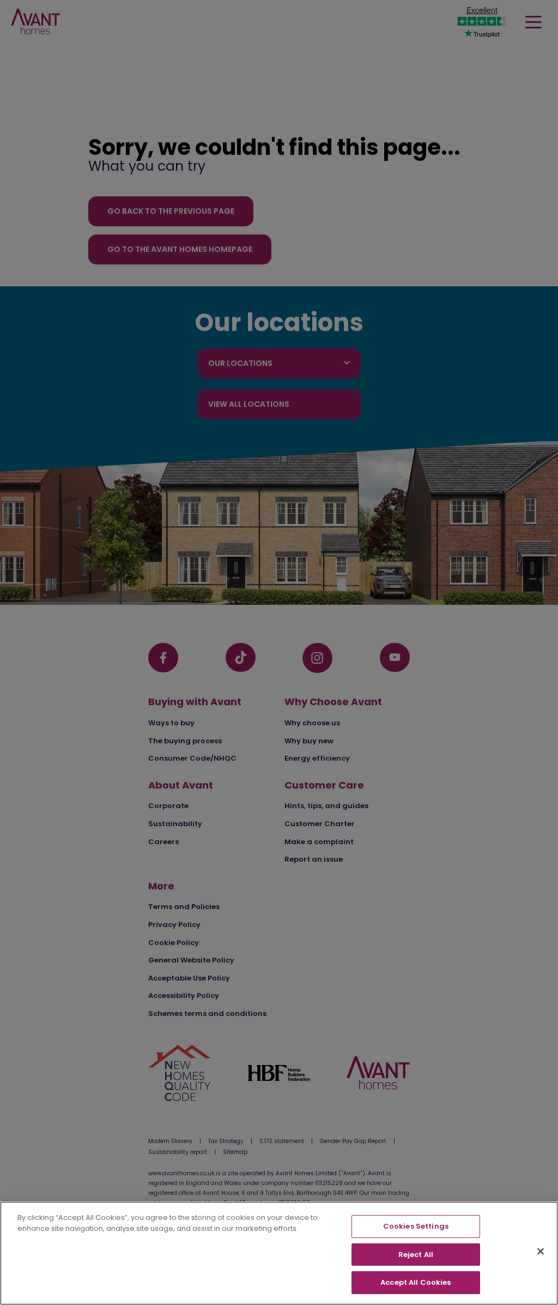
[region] (279, 1253)
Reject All (415, 1254)
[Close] (541, 1252)
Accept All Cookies (415, 1282)
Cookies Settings (415, 1226)
